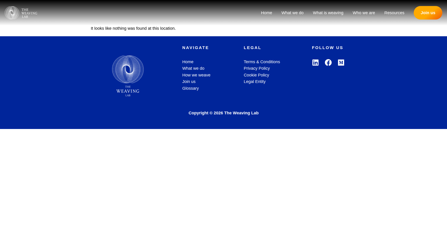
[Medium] (341, 62)
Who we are (364, 12)
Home (266, 12)
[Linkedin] (315, 62)
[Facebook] (328, 62)
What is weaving (328, 12)
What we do (292, 12)
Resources (394, 12)
